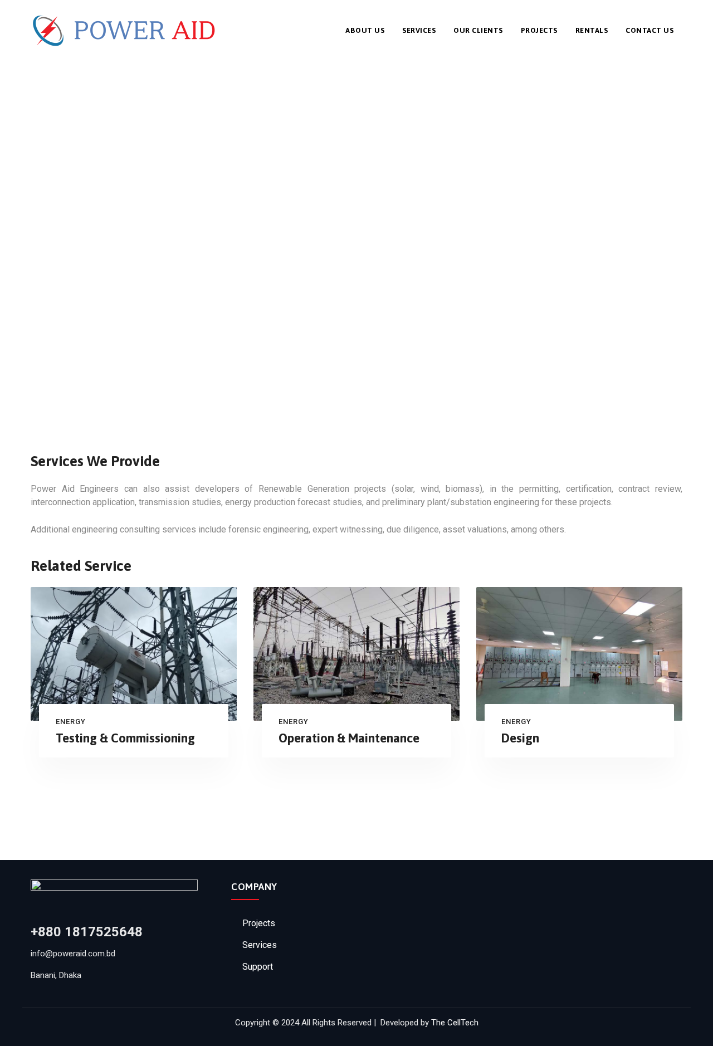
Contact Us (649, 30)
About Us (364, 30)
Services (419, 30)
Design (520, 738)
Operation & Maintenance (349, 738)
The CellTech (454, 1023)
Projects (539, 30)
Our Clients (478, 30)
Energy (71, 721)
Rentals (591, 30)
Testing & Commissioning (125, 738)
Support (257, 966)
